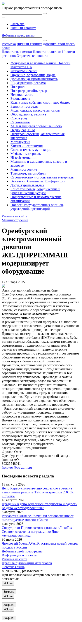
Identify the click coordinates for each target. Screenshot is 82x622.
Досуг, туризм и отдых (27, 185)
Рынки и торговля (24, 106)
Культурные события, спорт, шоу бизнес (40, 102)
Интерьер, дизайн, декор (28, 91)
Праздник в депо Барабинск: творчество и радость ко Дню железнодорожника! (39, 506)
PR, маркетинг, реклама (28, 83)
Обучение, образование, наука (33, 75)
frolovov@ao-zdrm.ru (17, 467)
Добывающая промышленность (34, 79)
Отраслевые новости (32, 56)
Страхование (20, 122)
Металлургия (20, 142)
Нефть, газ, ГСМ (22, 130)
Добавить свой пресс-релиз (22, 551)
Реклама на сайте (14, 216)
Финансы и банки (23, 71)
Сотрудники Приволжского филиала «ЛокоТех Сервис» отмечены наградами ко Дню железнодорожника (37, 531)
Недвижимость (21, 94)
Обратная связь (13, 567)
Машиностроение (23, 169)
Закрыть (8, 591)
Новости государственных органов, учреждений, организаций (37, 207)
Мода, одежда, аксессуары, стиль (35, 110)
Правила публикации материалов (27, 563)
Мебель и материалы (26, 154)
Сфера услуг (19, 118)
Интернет (17, 87)
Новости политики (47, 52)
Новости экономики (17, 52)
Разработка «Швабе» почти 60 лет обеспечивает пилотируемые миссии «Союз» (37, 518)
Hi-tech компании (23, 157)
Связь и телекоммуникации (31, 150)
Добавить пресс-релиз (18, 35)
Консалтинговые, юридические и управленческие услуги (35, 191)
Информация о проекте (19, 555)
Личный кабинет (23, 28)
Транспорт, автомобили (28, 173)
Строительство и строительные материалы (42, 177)
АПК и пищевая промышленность (36, 126)
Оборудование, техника (28, 114)
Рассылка (17, 24)
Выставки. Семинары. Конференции (37, 181)
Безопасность (20, 98)
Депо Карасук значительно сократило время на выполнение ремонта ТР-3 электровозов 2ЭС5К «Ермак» (38, 492)
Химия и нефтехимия (26, 146)
